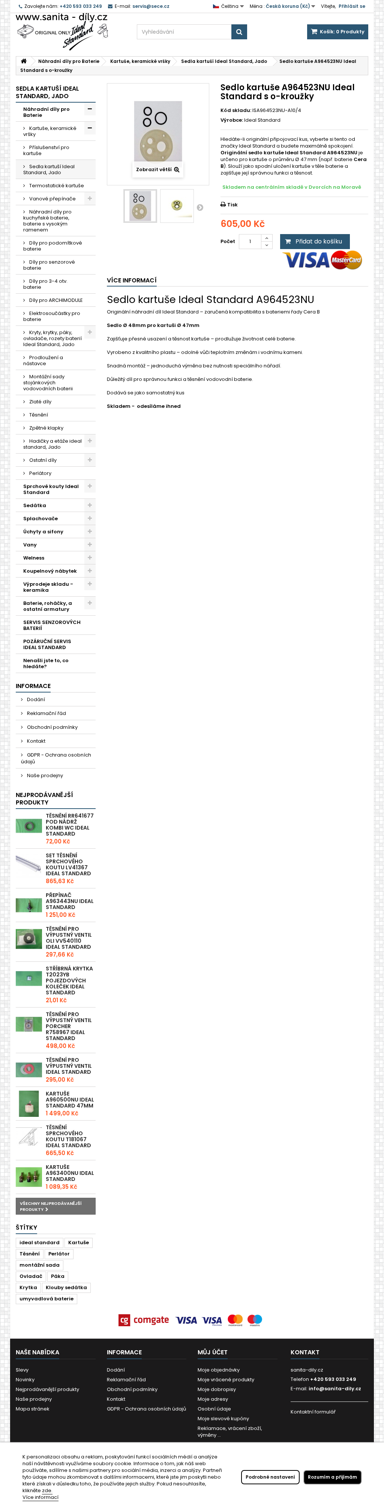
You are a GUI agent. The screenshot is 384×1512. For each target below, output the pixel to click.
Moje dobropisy (217, 1389)
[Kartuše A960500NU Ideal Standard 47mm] (29, 1104)
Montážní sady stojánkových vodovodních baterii (48, 382)
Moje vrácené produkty (226, 1379)
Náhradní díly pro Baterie (46, 112)
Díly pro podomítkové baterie (52, 245)
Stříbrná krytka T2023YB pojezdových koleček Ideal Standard (69, 980)
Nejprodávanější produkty (44, 799)
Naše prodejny (44, 775)
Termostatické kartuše (56, 185)
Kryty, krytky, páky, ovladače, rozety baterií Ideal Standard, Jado (52, 338)
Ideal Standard (262, 120)
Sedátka (34, 505)
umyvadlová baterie (47, 1298)
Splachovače (40, 518)
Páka (57, 1276)
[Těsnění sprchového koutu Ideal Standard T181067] (29, 1137)
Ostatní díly (42, 460)
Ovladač (31, 1276)
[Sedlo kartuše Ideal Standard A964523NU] (140, 206)
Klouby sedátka (66, 1287)
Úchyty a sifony (43, 531)
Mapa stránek (33, 1408)
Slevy (22, 1369)
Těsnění (38, 414)
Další (200, 207)
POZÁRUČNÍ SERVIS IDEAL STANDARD (47, 644)
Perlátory (39, 473)
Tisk (232, 204)
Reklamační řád (46, 713)
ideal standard (40, 1242)
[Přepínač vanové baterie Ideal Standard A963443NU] (29, 905)
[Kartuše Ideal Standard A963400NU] (29, 1177)
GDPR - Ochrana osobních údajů (56, 758)
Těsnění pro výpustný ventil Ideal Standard (69, 1066)
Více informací (40, 1497)
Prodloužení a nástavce (43, 360)
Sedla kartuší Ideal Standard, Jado (49, 169)
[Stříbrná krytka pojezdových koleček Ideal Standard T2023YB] (29, 979)
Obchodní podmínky (52, 727)
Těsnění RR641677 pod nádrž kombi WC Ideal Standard (70, 824)
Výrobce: (231, 120)
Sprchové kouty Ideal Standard (51, 489)
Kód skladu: (235, 110)
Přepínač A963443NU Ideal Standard (70, 901)
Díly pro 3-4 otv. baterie (45, 284)
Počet (227, 241)
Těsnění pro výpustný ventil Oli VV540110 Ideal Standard (69, 938)
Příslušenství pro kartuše (46, 150)
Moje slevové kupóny (223, 1418)
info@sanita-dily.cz (335, 1388)
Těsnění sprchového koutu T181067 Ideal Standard (68, 1136)
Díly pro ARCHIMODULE (55, 300)
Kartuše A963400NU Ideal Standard (70, 1173)
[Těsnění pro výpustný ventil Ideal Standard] (29, 1070)
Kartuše (78, 1242)
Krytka (28, 1287)
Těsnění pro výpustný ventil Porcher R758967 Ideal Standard (69, 1026)
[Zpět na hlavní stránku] (23, 61)
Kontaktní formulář (313, 1411)
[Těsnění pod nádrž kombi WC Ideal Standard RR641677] (29, 826)
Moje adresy (213, 1399)
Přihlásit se (352, 6)
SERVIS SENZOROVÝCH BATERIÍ (52, 625)
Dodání (35, 699)
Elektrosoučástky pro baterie (51, 316)
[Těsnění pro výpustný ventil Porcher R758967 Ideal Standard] (29, 1024)
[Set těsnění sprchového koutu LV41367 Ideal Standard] (29, 865)
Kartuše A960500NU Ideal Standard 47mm (70, 1099)
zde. (47, 1490)
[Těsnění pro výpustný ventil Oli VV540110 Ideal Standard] (29, 939)
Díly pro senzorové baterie (49, 265)
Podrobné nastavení (270, 1477)
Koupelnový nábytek (50, 571)
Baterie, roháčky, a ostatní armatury (47, 606)
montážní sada (40, 1265)
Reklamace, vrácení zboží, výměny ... (230, 1432)
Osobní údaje (214, 1408)
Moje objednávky (219, 1369)
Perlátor (59, 1253)
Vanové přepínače (52, 198)
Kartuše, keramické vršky (49, 131)
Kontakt (35, 741)
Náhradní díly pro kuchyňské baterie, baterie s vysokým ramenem (47, 220)
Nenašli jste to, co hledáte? (46, 663)
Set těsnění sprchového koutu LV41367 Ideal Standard (68, 864)
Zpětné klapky (45, 427)
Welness (33, 557)
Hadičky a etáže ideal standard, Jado (52, 444)
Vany (30, 544)
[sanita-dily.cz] (71, 32)
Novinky (25, 1379)
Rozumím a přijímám (332, 1477)
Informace (33, 686)
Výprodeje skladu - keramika (48, 587)
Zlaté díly (39, 401)
